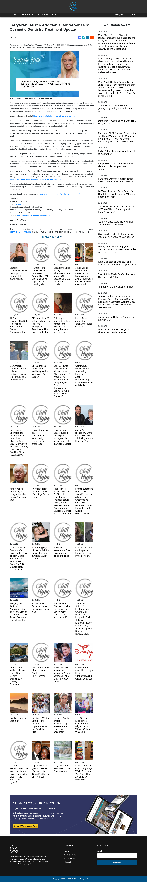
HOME (14, 15)
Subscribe (117, 863)
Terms (66, 851)
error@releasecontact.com (20, 232)
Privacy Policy (70, 855)
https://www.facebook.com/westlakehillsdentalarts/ (59, 194)
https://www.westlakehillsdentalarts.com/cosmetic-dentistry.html (35, 179)
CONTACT (56, 15)
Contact (67, 862)
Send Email (20, 204)
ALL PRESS (43, 15)
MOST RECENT (27, 15)
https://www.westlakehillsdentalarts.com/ (33, 215)
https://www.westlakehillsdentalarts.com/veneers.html (54, 116)
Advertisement (70, 858)
